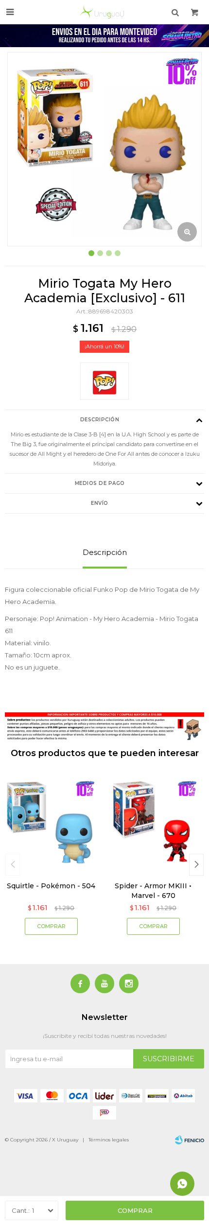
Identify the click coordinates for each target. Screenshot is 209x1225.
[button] (196, 865)
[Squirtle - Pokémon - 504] (51, 822)
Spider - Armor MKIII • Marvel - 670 (153, 890)
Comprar (135, 1210)
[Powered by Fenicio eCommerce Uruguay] (189, 1140)
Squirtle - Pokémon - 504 (51, 885)
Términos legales (108, 1140)
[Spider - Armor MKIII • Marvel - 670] (153, 822)
